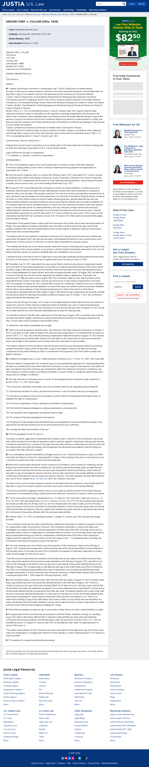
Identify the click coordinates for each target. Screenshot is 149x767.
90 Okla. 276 (64, 501)
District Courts (9, 733)
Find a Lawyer (8, 10)
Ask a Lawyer (23, 10)
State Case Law (45, 722)
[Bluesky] (79, 758)
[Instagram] (72, 758)
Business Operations (83, 682)
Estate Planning (46, 693)
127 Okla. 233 (41, 478)
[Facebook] (69, 758)
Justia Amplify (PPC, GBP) (121, 729)
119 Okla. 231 (78, 359)
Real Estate (79, 697)
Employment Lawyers (12, 689)
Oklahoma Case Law (33, 14)
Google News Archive (122, 235)
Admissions (115, 682)
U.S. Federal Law (11, 710)
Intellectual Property (83, 689)
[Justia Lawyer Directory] (86, 758)
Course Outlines (117, 689)
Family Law (43, 697)
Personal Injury (45, 700)
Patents (77, 729)
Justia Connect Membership (122, 714)
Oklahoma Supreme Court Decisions (55, 14)
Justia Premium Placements (122, 722)
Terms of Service (79, 763)
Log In (131, 4)
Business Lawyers (11, 682)
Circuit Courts (9, 729)
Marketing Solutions (98, 10)
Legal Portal (50, 763)
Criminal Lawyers (10, 686)
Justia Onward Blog (118, 733)
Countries (78, 736)
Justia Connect (37, 763)
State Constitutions (47, 714)
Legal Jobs (79, 714)
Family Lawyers (10, 697)
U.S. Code (7, 718)
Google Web (118, 225)
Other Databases (83, 710)
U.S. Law (11, 14)
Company (61, 763)
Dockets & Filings (10, 736)
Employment (79, 686)
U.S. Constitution (10, 714)
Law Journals (115, 693)
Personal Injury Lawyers (14, 700)
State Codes (44, 718)
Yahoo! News (118, 238)
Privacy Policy (94, 763)
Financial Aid (115, 686)
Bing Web (117, 227)
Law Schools (54, 10)
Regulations (8, 722)
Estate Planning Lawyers (14, 693)
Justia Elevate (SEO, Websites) (123, 725)
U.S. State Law (46, 710)
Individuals (44, 674)
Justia (4, 14)
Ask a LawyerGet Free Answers (124, 251)
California (43, 725)
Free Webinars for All (126, 124)
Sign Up (141, 4)
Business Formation (83, 678)
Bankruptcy (44, 678)
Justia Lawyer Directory (120, 718)
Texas (41, 736)
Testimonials (115, 736)
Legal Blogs (118, 220)
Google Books (119, 217)
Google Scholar (119, 214)
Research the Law (39, 10)
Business (78, 674)
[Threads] (76, 758)
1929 (72, 14)
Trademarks (79, 733)
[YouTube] (66, 758)
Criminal (42, 682)
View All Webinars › (128, 182)
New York (43, 733)
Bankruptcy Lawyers (12, 678)
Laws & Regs (68, 10)
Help (69, 763)
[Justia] (13, 4)
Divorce (42, 686)
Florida (42, 729)
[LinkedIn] (62, 758)
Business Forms (81, 722)
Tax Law (78, 700)
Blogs (112, 697)
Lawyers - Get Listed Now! (128, 295)
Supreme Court (10, 725)
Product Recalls (81, 725)
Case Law (20, 14)
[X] (83, 758)
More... (6, 704)
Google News (119, 232)
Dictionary (114, 678)
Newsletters (81, 10)
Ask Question (128, 264)
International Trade (83, 693)
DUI (40, 689)
